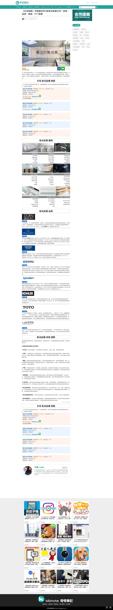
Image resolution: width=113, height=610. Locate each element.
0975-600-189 (32, 105)
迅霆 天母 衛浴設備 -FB (33, 90)
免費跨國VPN (76, 29)
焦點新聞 (25, 7)
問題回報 (56, 604)
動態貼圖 (75, 43)
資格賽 (81, 32)
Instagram (43, 7)
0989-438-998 (32, 92)
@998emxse (35, 96)
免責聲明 (50, 604)
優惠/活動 (37, 7)
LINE (52, 7)
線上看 (87, 32)
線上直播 (75, 32)
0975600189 (35, 109)
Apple (82, 38)
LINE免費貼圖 (76, 46)
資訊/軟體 (69, 7)
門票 (83, 46)
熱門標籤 (77, 25)
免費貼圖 (75, 35)
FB (55, 7)
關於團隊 (68, 604)
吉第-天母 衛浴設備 (27, 114)
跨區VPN (83, 29)
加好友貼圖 (75, 38)
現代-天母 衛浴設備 (27, 123)
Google (60, 7)
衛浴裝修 (68, 402)
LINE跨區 (86, 35)
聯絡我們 (45, 604)
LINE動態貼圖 (76, 41)
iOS (48, 7)
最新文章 (19, 7)
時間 (88, 43)
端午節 (87, 38)
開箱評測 (31, 7)
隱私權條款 (62, 604)
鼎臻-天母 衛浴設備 (27, 131)
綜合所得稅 (82, 43)
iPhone (88, 46)
